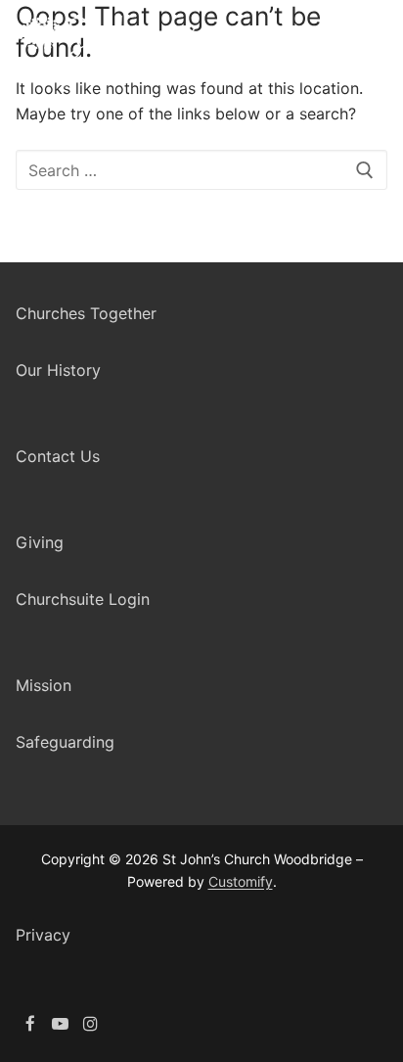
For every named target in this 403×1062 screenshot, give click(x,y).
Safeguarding (65, 742)
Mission (43, 685)
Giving (40, 542)
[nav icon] (372, 44)
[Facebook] (31, 1024)
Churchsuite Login (83, 599)
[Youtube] (61, 1024)
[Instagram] (90, 1024)
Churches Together (86, 313)
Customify (240, 881)
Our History (58, 370)
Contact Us (58, 456)
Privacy (43, 935)
